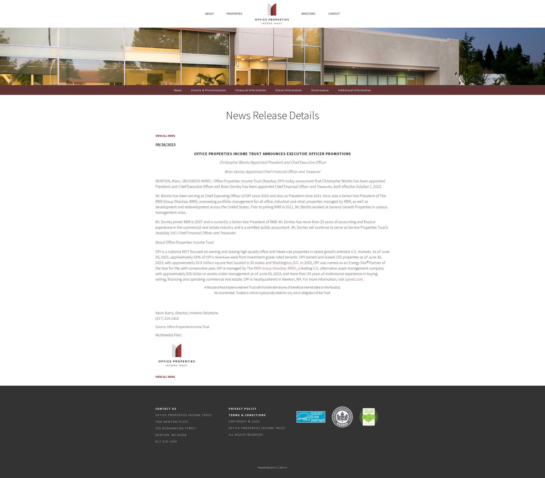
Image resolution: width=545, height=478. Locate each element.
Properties (234, 14)
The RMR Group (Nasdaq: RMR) (271, 268)
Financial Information (250, 90)
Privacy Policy (243, 409)
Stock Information (288, 90)
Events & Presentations (208, 90)
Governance (320, 90)
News (178, 90)
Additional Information (354, 90)
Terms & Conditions (247, 415)
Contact (334, 14)
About (209, 14)
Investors (308, 14)
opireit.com (354, 279)
